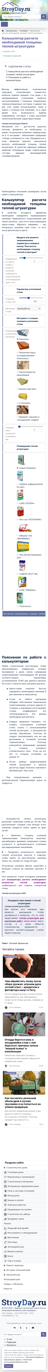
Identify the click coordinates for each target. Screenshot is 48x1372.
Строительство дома (16, 1167)
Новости (8, 1288)
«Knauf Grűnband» (27, 468)
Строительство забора (19, 1214)
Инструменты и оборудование (22, 1233)
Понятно (8, 1366)
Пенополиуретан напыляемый (26, 373)
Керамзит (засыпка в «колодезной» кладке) (28, 418)
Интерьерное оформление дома (23, 1186)
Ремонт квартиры (15, 1265)
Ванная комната (15, 1251)
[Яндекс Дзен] (26, 1327)
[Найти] (43, 16)
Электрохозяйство (17, 1205)
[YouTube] (33, 1327)
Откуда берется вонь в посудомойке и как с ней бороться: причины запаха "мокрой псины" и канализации (21, 1045)
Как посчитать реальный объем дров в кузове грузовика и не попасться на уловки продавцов (23, 1102)
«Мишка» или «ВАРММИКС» (24, 537)
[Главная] (3, 31)
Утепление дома (15, 1172)
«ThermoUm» (24, 606)
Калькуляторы (11, 31)
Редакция (11, 1342)
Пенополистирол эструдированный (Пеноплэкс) (26, 355)
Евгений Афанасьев (18, 943)
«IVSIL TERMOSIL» (27, 590)
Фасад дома (13, 1195)
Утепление (24, 31)
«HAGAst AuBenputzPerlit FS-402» (30, 485)
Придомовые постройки (20, 1209)
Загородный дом (16, 1247)
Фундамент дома (16, 1219)
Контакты (11, 1345)
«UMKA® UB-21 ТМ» (28, 574)
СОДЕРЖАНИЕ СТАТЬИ (19, 66)
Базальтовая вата (27, 389)
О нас (9, 1339)
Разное (7, 1223)
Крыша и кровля (16, 1200)
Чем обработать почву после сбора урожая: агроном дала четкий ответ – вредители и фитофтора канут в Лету (23, 986)
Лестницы (12, 1242)
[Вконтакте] (14, 1327)
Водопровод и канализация (21, 1177)
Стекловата (24, 403)
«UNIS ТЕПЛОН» (26, 503)
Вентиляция (13, 1237)
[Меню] (4, 24)
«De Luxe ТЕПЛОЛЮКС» (30, 519)
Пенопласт (23, 339)
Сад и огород (14, 1260)
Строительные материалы (20, 1181)
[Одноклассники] (20, 1327)
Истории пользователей (18, 1270)
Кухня (10, 1256)
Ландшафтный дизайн (18, 1228)
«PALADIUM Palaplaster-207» (29, 556)
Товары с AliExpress (13, 1284)
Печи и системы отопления (21, 1191)
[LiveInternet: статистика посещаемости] (7, 1319)
